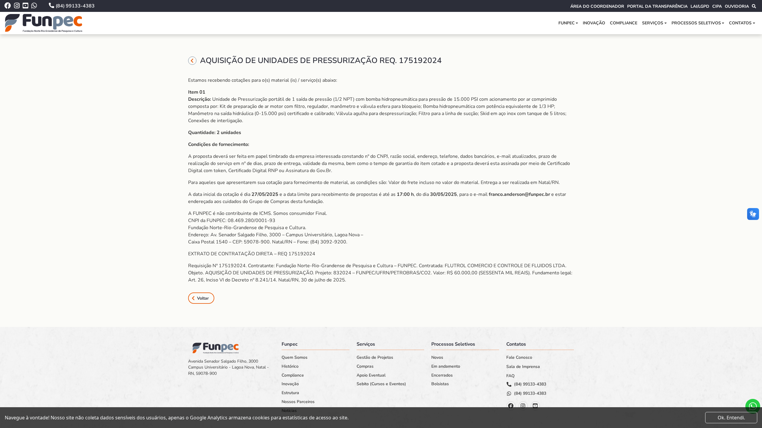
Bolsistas (440, 384)
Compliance (623, 23)
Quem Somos (294, 357)
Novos (437, 357)
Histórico (290, 366)
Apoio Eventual (371, 375)
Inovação (594, 23)
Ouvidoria (737, 6)
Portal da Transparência (657, 6)
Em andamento (445, 366)
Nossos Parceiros (298, 402)
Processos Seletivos (696, 23)
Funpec (566, 23)
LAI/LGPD (700, 6)
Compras (365, 366)
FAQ (510, 376)
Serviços (652, 23)
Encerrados (442, 375)
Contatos (740, 23)
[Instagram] (523, 405)
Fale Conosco (519, 357)
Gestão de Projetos (375, 357)
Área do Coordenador (597, 6)
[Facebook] (511, 405)
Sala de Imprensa (523, 366)
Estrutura (290, 393)
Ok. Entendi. (731, 417)
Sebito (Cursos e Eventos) (381, 384)
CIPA (717, 6)
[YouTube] (535, 405)
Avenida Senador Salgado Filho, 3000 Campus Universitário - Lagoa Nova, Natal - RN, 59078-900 (228, 367)
